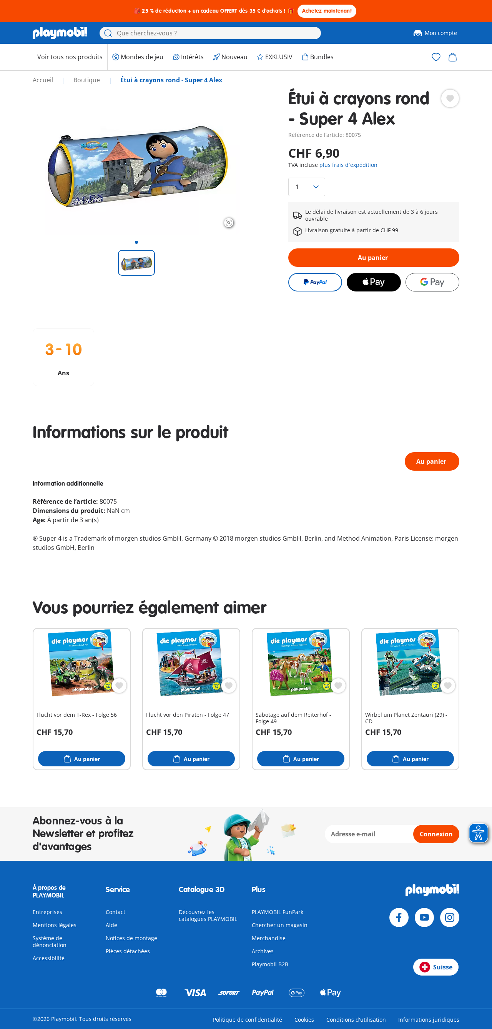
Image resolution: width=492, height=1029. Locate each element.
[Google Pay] (432, 282)
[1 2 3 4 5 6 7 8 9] (373, 187)
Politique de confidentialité (247, 1019)
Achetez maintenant (327, 11)
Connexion (436, 834)
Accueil (44, 80)
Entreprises (47, 912)
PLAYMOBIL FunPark (277, 912)
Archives (263, 951)
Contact (115, 912)
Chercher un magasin (280, 925)
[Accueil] (60, 33)
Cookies (304, 1019)
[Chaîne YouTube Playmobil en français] (424, 917)
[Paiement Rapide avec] (315, 282)
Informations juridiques (428, 1019)
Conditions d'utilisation (356, 1019)
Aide (111, 925)
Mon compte (441, 33)
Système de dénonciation (49, 941)
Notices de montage (131, 938)
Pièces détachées (128, 951)
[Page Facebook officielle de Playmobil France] (399, 917)
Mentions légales (54, 925)
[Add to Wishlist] (450, 98)
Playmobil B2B (270, 964)
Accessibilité (49, 958)
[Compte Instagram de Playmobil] (449, 917)
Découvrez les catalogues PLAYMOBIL (208, 915)
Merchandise (269, 938)
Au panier (373, 257)
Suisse (442, 967)
